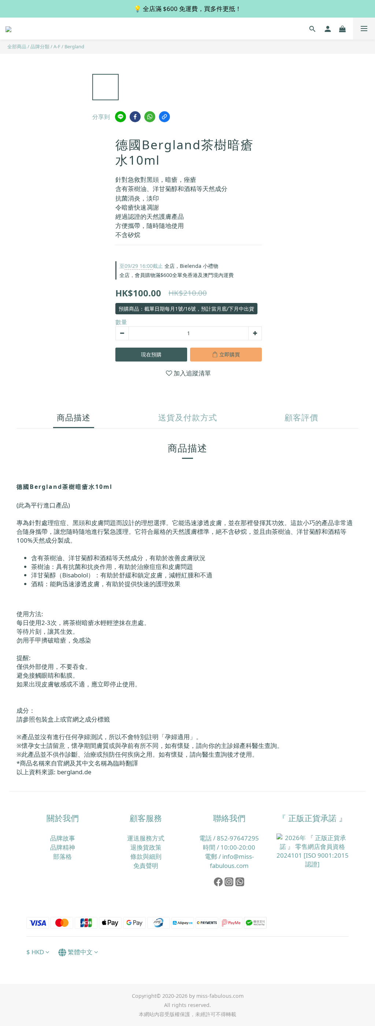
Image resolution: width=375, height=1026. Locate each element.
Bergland (74, 46)
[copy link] (164, 116)
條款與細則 (145, 856)
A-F (56, 46)
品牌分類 (39, 46)
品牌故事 (62, 838)
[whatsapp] (149, 116)
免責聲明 (145, 865)
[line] (120, 116)
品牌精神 (62, 847)
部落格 (62, 856)
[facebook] (135, 116)
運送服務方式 (145, 838)
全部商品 (16, 46)
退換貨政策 (145, 847)
